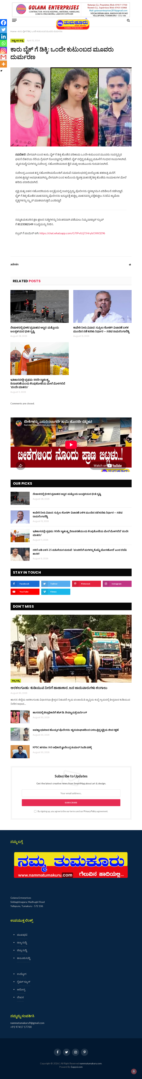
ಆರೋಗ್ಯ (21, 989)
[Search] (128, 20)
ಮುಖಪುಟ (22, 934)
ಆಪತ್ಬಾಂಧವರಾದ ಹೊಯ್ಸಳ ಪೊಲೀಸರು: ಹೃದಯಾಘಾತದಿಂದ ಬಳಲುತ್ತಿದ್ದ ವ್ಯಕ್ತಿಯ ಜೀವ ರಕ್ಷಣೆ (76, 729)
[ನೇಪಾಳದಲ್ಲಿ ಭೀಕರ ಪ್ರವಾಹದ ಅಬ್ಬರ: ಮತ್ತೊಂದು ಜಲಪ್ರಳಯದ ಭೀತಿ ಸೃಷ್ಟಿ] (39, 306)
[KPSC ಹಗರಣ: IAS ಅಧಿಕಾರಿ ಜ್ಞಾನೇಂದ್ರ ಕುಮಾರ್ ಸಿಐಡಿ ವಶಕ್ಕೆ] (20, 751)
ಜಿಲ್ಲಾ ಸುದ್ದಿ (16, 680)
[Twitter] (3, 29)
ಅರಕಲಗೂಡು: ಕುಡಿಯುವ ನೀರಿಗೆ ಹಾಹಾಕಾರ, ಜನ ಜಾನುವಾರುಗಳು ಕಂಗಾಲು (59, 688)
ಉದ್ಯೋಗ (21, 973)
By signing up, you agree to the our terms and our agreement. (72, 811)
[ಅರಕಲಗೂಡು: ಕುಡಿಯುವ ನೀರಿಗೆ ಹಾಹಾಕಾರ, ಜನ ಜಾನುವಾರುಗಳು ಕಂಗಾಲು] (71, 649)
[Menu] (14, 20)
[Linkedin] (3, 36)
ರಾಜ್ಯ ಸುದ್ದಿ (22, 942)
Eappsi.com (77, 1067)
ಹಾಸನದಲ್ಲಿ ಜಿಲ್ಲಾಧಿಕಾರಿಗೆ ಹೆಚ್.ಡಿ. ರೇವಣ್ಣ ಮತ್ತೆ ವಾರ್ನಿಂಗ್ (60, 712)
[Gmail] (3, 57)
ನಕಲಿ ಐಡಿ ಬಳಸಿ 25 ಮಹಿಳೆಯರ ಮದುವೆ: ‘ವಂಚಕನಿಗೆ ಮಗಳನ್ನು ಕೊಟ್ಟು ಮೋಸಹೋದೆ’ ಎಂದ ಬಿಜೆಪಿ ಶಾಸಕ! (80, 551)
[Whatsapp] (3, 43)
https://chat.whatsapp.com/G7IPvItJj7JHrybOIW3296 (72, 233)
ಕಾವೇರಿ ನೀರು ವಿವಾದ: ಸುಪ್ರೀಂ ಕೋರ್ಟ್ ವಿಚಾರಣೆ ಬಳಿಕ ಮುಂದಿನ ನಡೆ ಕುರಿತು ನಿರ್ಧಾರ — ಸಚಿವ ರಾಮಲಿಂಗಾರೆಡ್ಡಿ (101, 329)
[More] (3, 64)
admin (14, 264)
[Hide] (1, 70)
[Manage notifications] (134, 1071)
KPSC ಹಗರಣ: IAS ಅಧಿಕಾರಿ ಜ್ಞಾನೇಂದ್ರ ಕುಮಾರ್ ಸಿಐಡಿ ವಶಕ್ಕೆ (62, 747)
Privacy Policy (90, 811)
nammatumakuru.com (91, 1063)
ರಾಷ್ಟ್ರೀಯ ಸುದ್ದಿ (17, 40)
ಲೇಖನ (20, 997)
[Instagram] (3, 50)
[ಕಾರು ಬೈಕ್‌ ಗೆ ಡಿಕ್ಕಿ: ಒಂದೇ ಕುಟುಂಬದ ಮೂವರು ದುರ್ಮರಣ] (71, 106)
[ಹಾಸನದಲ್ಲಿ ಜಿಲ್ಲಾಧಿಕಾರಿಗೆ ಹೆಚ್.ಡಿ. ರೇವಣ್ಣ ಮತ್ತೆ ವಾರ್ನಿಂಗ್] (20, 716)
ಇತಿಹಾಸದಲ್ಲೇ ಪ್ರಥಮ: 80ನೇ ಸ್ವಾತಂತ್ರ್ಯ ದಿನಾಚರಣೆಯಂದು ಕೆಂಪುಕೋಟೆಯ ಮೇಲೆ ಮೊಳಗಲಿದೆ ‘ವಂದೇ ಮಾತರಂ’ (37, 383)
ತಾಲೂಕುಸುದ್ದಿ (23, 957)
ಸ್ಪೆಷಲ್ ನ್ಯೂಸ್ (23, 981)
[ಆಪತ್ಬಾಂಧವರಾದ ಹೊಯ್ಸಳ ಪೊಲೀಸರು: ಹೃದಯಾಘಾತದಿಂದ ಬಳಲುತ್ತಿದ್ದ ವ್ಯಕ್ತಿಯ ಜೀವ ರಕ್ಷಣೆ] (20, 734)
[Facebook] (3, 22)
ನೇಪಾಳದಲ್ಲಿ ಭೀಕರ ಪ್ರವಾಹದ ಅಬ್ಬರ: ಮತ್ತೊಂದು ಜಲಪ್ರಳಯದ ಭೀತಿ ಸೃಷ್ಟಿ (34, 329)
